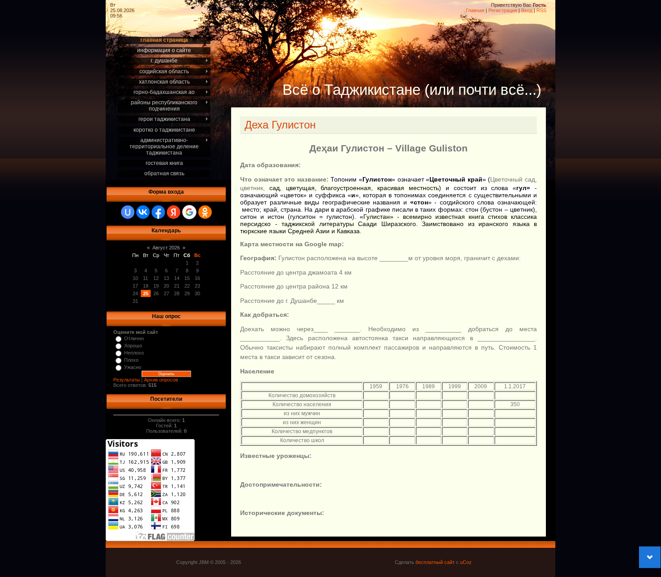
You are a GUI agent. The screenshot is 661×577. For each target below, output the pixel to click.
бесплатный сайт (435, 562)
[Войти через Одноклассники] (205, 212)
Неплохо (134, 352)
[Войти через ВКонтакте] (143, 212)
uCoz (466, 562)
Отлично (134, 338)
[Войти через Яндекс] (173, 212)
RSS (541, 10)
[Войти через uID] (127, 212)
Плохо (131, 360)
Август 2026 (166, 247)
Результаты (126, 379)
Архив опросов (161, 379)
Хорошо (133, 345)
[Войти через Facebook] (158, 212)
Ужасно (132, 367)
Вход (526, 10)
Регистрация (502, 10)
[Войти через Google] (189, 212)
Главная (475, 10)
